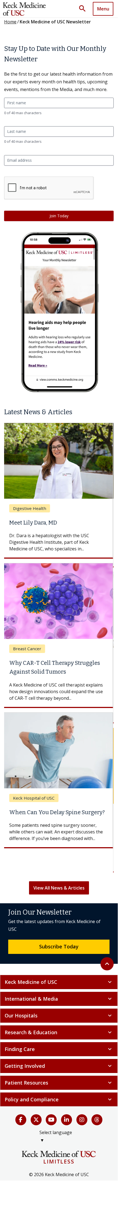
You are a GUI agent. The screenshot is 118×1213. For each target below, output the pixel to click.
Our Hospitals (59, 1015)
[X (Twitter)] (36, 1119)
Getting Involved (59, 1065)
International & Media (59, 998)
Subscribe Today (59, 946)
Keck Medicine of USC (59, 981)
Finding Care (59, 1049)
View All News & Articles (59, 888)
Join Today (59, 215)
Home (10, 22)
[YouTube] (51, 1119)
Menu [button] (103, 9)
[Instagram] (81, 1119)
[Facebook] (20, 1119)
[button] (84, 9)
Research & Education (59, 1032)
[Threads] (96, 1119)
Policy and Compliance (59, 1099)
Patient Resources (59, 1082)
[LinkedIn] (66, 1119)
